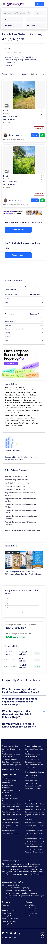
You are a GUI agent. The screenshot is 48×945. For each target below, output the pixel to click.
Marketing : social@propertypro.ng (18, 890)
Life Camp (28, 413)
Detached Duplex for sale (11, 762)
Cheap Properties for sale (15, 486)
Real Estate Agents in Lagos (11, 804)
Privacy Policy (6, 913)
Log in (39, 4)
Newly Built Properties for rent (35, 828)
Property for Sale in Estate (34, 849)
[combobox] (39, 13)
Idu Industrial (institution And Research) (19, 403)
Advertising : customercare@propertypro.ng (21, 893)
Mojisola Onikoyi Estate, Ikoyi (35, 809)
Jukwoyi (15, 405)
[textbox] (12, 19)
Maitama (22, 415)
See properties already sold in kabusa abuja (22, 530)
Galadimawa (9, 397)
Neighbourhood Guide (10, 825)
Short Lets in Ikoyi (31, 780)
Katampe (27, 408)
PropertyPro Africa (8, 924)
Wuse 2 (14, 425)
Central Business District (13, 390)
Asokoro (22, 387)
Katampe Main (10, 410)
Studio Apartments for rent (34, 765)
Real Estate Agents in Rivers (11, 815)
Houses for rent (30, 767)
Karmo (7, 408)
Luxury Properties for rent (33, 833)
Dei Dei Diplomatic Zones (27, 392)
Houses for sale (7, 757)
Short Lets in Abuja (31, 775)
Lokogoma (38, 413)
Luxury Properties (11, 62)
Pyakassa (30, 420)
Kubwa (36, 410)
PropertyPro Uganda (9, 921)
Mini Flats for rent (31, 757)
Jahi (40, 403)
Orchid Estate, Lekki (32, 806)
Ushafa (21, 423)
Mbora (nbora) (10, 418)
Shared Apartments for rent (34, 762)
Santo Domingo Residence (11, 790)
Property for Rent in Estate (34, 852)
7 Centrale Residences (10, 798)
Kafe (33, 405)
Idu (34, 400)
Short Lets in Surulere (32, 789)
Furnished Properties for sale (16, 480)
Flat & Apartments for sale (11, 754)
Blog (3, 908)
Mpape (19, 418)
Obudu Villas (6, 795)
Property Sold (30, 910)
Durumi (25, 395)
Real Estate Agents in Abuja (11, 806)
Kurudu (20, 413)
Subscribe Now (18, 230)
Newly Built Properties (13, 60)
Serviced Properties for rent (34, 822)
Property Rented (31, 913)
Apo (6, 387)
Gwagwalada (17, 400)
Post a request (18, 255)
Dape (7, 392)
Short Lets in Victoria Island (34, 786)
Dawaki (13, 392)
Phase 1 (7, 420)
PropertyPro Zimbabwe (10, 918)
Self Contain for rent (32, 759)
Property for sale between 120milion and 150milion (21, 523)
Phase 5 (22, 420)
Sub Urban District (11, 423)
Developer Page (31, 908)
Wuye (21, 425)
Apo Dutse (13, 387)
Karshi (20, 408)
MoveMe (5, 828)
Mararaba (30, 415)
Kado (28, 405)
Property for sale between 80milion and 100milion (20, 512)
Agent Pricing (30, 905)
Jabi (35, 403)
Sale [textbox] (36, 13)
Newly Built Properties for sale (17, 483)
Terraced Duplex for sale (10, 769)
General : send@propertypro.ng (17, 888)
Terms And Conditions (9, 910)
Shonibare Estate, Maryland (34, 812)
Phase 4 (15, 420)
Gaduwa (33, 395)
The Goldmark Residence (11, 793)
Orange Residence (9, 778)
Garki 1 (18, 397)
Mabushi (14, 415)
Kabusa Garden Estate (13, 53)
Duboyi (18, 395)
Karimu (39, 405)
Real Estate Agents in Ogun (11, 812)
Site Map (28, 916)
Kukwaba (13, 413)
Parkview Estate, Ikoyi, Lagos (34, 804)
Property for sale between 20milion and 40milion (20, 494)
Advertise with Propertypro (11, 822)
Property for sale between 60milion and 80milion (20, 506)
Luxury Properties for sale (15, 489)
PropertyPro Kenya (8, 916)
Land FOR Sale (12, 116)
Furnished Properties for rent (35, 825)
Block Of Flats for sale (9, 759)
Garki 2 (24, 397)
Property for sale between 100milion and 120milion (21, 517)
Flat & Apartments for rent (34, 754)
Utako (28, 423)
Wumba (35, 423)
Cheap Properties (31, 60)
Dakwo (34, 390)
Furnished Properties (30, 57)
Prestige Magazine (8, 830)
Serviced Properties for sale (16, 476)
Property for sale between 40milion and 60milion (20, 500)
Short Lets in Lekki (31, 783)
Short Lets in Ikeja (31, 778)
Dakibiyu (27, 390)
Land (5, 111)
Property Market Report (10, 833)
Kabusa (22, 405)
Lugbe (7, 415)
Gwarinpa (27, 400)
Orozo (33, 418)
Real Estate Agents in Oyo (11, 809)
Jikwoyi (7, 405)
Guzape (32, 397)
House (7, 48)
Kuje (6, 413)
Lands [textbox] (28, 20)
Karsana (14, 408)
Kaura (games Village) (25, 410)
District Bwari (9, 395)
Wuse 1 (7, 425)
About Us (5, 905)
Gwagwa (8, 400)
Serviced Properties (12, 57)
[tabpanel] (24, 95)
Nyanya (26, 418)
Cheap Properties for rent (34, 830)
